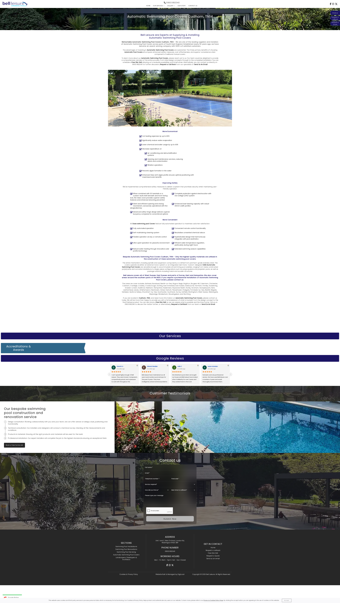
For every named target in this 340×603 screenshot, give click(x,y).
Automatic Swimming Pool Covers (126, 555)
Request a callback (213, 550)
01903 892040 (173, 2)
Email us (335, 13)
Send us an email (213, 559)
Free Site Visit (137, 62)
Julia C (179, 366)
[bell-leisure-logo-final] (15, 2)
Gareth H (120, 366)
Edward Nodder (152, 366)
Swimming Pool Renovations (126, 549)
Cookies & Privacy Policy (129, 574)
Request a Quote (212, 556)
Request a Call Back (168, 64)
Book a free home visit (14, 445)
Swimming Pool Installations (126, 546)
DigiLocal (181, 574)
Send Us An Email (201, 64)
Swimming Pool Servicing (126, 552)
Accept (286, 600)
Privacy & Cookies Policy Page (213, 600)
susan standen (213, 366)
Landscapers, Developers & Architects (126, 558)
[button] (112, 98)
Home (213, 548)
